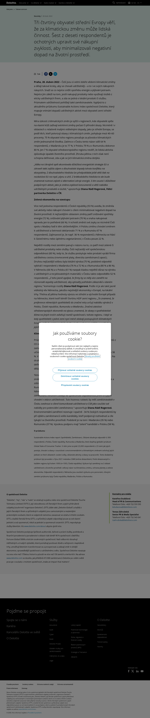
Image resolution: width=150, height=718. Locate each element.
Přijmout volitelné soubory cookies (75, 370)
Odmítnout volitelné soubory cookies (75, 377)
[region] (75, 359)
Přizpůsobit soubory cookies (75, 385)
